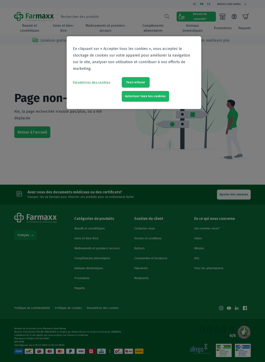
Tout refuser (135, 82)
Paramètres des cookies (91, 82)
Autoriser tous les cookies (145, 96)
